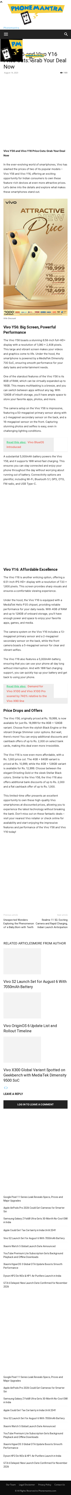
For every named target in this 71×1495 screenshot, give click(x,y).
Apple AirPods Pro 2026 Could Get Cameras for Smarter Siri (34, 1209)
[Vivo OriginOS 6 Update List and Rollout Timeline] (35, 1005)
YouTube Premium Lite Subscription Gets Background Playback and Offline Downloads (33, 1255)
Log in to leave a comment (35, 1104)
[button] (5, 34)
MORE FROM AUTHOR (49, 943)
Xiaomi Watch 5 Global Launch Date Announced (29, 1246)
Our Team (11, 1484)
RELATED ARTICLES (18, 943)
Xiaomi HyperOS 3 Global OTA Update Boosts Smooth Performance (32, 1266)
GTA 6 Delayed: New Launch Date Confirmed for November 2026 (35, 1285)
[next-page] (7, 1087)
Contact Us (59, 1484)
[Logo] (11, 60)
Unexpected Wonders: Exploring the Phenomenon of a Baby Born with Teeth (18, 923)
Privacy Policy (44, 1484)
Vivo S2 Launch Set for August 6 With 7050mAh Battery (34, 1238)
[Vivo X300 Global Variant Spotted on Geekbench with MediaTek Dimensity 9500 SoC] (35, 1050)
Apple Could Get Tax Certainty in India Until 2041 (29, 1230)
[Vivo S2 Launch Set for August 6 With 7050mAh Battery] (35, 961)
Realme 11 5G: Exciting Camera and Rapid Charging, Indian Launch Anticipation (52, 923)
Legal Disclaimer (27, 1484)
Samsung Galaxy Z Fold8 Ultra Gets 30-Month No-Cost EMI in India (35, 1220)
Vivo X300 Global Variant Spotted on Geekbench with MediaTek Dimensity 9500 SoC (34, 1075)
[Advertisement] (35, 113)
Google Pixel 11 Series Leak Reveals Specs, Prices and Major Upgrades (33, 1199)
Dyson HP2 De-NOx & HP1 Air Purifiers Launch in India (32, 1275)
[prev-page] (4, 1087)
